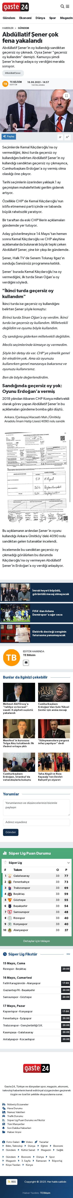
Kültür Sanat (28, 1150)
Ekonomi (25, 18)
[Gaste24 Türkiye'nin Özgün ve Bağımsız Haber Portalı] (15, 7)
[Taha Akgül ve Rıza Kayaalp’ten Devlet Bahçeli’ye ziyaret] (54, 762)
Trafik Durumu (15, 1116)
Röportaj (57, 1161)
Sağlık (60, 1150)
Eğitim (44, 1146)
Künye (29, 1165)
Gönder (10, 832)
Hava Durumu (15, 1108)
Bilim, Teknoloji (14, 1146)
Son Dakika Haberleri (19, 1128)
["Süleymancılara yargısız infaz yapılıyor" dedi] (54, 728)
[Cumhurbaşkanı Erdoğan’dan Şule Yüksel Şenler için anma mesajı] (54, 692)
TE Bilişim (45, 1193)
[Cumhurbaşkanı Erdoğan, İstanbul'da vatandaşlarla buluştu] (19, 762)
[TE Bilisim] (11, 657)
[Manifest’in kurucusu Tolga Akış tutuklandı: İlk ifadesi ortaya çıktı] (19, 728)
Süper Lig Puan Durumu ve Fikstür (26, 1120)
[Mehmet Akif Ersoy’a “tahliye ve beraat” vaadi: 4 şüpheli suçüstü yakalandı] (19, 692)
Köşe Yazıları (13, 1165)
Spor (52, 18)
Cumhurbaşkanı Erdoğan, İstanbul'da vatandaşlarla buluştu (17, 777)
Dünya (40, 18)
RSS (13, 1181)
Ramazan (41, 1161)
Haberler (7, 28)
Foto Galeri (13, 1142)
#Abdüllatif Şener (12, 73)
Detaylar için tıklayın (36, 941)
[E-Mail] (26, 663)
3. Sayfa (25, 1161)
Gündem (9, 18)
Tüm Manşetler (16, 1124)
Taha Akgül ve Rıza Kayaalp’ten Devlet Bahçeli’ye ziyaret (50, 777)
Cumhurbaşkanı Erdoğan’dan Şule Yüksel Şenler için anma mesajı (53, 707)
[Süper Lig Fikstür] (68, 954)
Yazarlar (43, 1142)
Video (29, 1142)
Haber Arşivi (14, 1132)
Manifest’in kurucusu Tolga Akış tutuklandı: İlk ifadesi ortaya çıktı (18, 743)
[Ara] (62, 6)
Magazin (66, 18)
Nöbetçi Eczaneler (18, 1104)
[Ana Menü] (67, 6)
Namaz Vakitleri (16, 1112)
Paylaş (10, 136)
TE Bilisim (29, 655)
